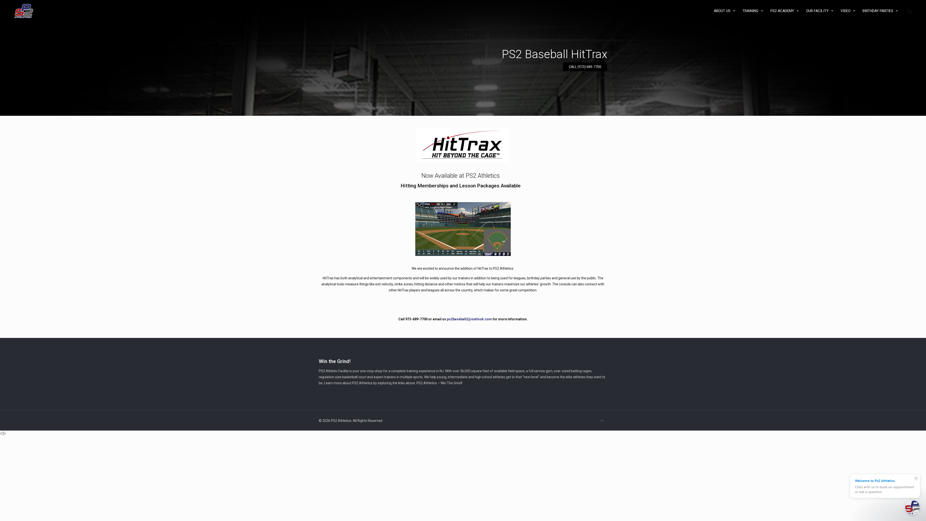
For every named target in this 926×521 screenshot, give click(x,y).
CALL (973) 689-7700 (585, 67)
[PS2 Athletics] (24, 11)
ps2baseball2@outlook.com (469, 319)
